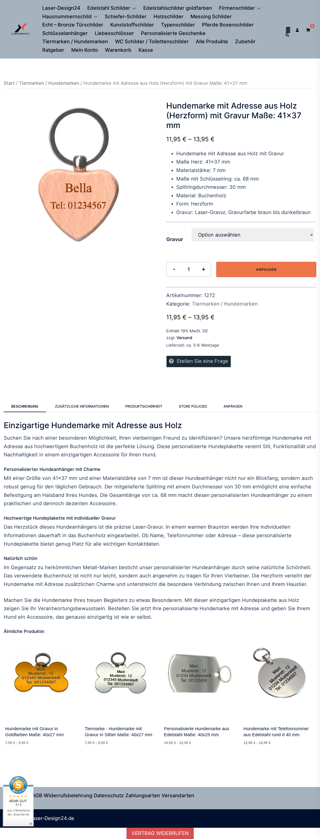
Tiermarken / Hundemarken (75, 42)
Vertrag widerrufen (160, 833)
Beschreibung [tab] (24, 406)
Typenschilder (178, 25)
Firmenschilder (237, 8)
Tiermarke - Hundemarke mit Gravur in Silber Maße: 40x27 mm (118, 731)
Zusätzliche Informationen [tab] (82, 406)
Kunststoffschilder (132, 25)
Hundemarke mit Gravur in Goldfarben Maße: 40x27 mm (34, 731)
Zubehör (245, 42)
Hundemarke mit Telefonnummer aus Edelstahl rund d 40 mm (276, 731)
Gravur (174, 239)
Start (9, 83)
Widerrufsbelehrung (68, 795)
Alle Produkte (212, 42)
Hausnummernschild (67, 17)
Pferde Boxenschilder (228, 25)
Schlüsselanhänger (65, 33)
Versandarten (178, 795)
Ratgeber (53, 50)
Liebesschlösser (114, 33)
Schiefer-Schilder (125, 17)
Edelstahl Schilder (108, 8)
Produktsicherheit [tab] (143, 406)
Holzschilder (169, 17)
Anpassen (266, 269)
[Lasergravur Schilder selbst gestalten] (20, 29)
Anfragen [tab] (233, 406)
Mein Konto (84, 50)
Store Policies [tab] (193, 406)
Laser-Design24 (61, 8)
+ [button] (204, 269)
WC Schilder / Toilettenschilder (152, 42)
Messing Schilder (211, 17)
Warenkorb (118, 50)
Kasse (145, 50)
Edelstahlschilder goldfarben (177, 8)
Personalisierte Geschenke (173, 33)
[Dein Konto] (298, 29)
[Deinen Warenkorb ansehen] (308, 29)
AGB (37, 795)
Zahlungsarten (142, 795)
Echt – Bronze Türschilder (72, 25)
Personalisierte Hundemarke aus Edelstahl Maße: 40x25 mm (196, 731)
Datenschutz (109, 795)
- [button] (174, 269)
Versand (184, 337)
